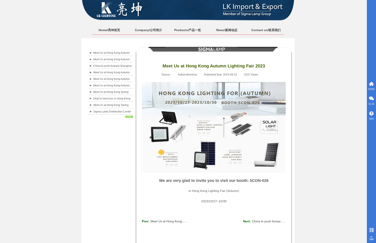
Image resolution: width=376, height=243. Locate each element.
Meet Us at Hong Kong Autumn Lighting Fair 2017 (111, 88)
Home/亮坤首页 (109, 30)
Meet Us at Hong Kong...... (164, 221)
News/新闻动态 (226, 30)
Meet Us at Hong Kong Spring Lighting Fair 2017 (111, 94)
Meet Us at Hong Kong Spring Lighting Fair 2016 (111, 108)
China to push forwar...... (264, 221)
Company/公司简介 (148, 30)
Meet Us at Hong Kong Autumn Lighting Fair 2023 (111, 62)
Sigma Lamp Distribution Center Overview (112, 114)
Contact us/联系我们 (266, 30)
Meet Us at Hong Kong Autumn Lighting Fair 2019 (111, 75)
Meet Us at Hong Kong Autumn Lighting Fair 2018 (111, 81)
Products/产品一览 (187, 30)
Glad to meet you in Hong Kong (111, 98)
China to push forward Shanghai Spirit (112, 68)
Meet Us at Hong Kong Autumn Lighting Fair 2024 (111, 55)
